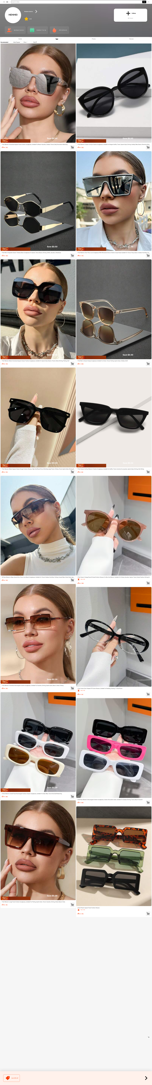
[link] (13, 15)
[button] (4, 2)
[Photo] (9, 30)
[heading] (66, 11)
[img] (38, 141)
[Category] (7, 2)
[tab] (19, 39)
